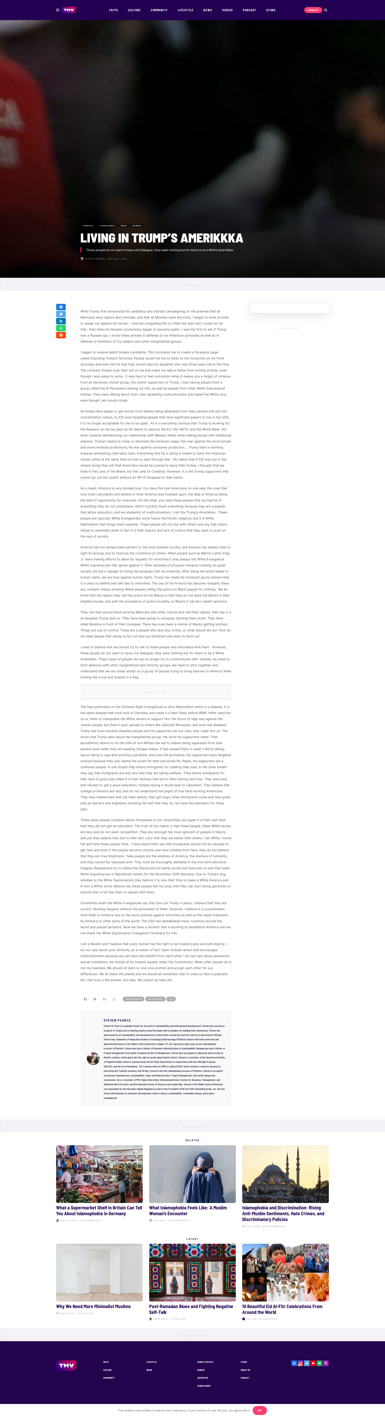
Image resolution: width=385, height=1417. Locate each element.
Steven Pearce (95, 259)
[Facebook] (294, 1363)
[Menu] (58, 10)
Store (244, 1362)
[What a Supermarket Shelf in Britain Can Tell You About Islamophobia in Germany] (99, 1187)
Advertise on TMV (193, 285)
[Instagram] (300, 1363)
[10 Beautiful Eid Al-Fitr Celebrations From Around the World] (285, 1283)
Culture (107, 1370)
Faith (106, 1362)
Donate (201, 1370)
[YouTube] (313, 1363)
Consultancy (204, 1386)
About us (245, 1370)
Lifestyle (152, 1362)
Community (109, 1377)
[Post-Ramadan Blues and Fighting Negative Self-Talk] (192, 1283)
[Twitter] (307, 1363)
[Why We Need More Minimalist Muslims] (99, 1283)
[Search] (325, 10)
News (149, 1370)
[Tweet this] (61, 314)
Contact (245, 1377)
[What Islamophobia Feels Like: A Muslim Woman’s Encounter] (192, 1187)
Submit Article (205, 1362)
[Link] (69, 10)
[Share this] (61, 307)
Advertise (202, 1377)
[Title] (319, 1363)
